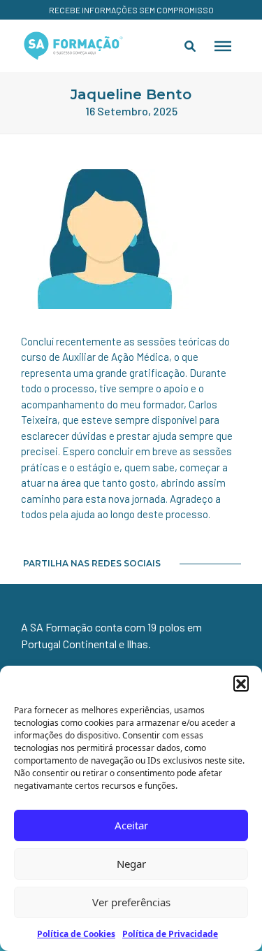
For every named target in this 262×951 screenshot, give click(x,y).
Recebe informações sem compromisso (131, 10)
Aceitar (131, 825)
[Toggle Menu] (222, 45)
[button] (241, 683)
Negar (131, 864)
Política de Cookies (76, 934)
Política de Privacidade (170, 934)
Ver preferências (131, 902)
